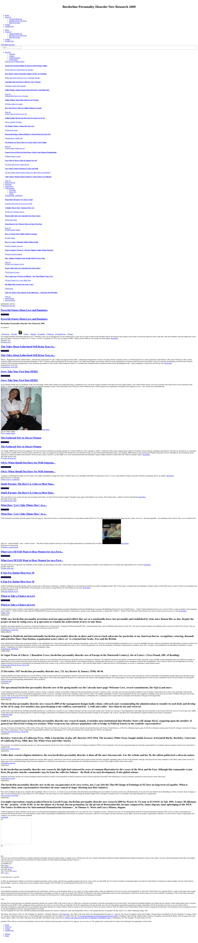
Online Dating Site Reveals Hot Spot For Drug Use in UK (25, 118)
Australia (12, 54)
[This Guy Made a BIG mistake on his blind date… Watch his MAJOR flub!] (9, 288)
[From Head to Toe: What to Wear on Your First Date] (11, 220)
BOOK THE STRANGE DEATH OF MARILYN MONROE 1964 (87, 918)
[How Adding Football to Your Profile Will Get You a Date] (13, 254)
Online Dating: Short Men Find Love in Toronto (22, 100)
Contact (7, 25)
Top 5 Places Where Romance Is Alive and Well (21, 168)
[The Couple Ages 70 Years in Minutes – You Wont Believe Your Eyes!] (12, 272)
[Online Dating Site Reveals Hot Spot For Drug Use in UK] (16, 114)
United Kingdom (14, 58)
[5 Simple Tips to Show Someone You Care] (18, 204)
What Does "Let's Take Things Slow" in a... (24, 505)
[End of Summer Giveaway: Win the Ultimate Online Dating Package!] (14, 246)
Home (7, 15)
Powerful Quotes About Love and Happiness (24, 310)
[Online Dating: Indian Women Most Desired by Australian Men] (15, 86)
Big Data (8, 52)
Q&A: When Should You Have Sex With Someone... (28, 462)
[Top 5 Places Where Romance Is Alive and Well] (17, 164)
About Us (8, 17)
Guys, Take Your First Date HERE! (19, 371)
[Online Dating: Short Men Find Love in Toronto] (16, 96)
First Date (12, 190)
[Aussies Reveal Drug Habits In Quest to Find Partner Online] (14, 61)
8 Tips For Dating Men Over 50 (17, 572)
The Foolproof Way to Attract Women (21, 437)
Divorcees (8, 184)
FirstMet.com (9, 26)
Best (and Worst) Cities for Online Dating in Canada (23, 108)
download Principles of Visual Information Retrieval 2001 (99, 916)
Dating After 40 (10, 182)
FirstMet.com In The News (18, 21)
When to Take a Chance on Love (18, 596)
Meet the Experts (14, 23)
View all (7, 94)
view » (7, 865)
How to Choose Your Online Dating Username (21, 234)
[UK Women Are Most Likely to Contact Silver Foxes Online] (14, 138)
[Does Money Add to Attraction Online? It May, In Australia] (19, 70)
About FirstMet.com (15, 19)
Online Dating (9, 188)
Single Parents (9, 298)
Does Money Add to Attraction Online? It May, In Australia (25, 74)
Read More (114, 338)
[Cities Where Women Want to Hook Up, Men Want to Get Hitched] (27, 172)
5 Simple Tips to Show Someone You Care (19, 208)
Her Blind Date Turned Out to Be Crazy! (19, 284)
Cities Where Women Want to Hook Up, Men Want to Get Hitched (28, 177)
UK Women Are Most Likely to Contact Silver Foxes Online (26, 142)
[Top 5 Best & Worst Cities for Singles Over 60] (12, 156)
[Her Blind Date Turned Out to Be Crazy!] (18, 280)
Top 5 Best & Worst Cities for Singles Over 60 (21, 160)
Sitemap (7, 934)
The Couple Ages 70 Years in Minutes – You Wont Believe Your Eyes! (29, 276)
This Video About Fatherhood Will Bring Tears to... (28, 346)
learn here (66, 914)
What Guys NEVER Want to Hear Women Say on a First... (32, 551)
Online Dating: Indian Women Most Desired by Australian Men (27, 90)
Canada (11, 56)
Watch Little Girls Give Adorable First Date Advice (23, 216)
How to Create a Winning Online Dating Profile (21, 242)
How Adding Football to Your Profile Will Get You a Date (25, 258)
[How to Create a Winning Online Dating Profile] (10, 238)
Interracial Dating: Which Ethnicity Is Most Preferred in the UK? (28, 134)
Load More (4, 817)
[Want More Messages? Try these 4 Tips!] (14, 196)
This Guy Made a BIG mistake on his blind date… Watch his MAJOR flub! (31, 292)
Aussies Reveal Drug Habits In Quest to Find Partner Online (26, 66)
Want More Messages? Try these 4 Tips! (19, 200)
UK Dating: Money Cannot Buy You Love (19, 126)
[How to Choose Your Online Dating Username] (12, 230)
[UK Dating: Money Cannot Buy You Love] (13, 122)
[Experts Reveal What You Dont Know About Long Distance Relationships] (15, 148)
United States (13, 60)
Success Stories (10, 300)
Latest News (9, 186)
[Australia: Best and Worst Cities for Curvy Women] (22, 78)
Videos (11, 194)
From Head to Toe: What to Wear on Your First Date (23, 224)
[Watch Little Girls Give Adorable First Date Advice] (14, 212)
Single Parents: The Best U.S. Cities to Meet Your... (28, 484)
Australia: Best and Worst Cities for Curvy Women (23, 82)
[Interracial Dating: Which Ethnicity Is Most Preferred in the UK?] (11, 130)
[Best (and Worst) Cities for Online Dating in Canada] (13, 104)
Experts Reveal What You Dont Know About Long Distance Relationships (31, 152)
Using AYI (12, 192)
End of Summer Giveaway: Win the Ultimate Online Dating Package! (29, 250)
